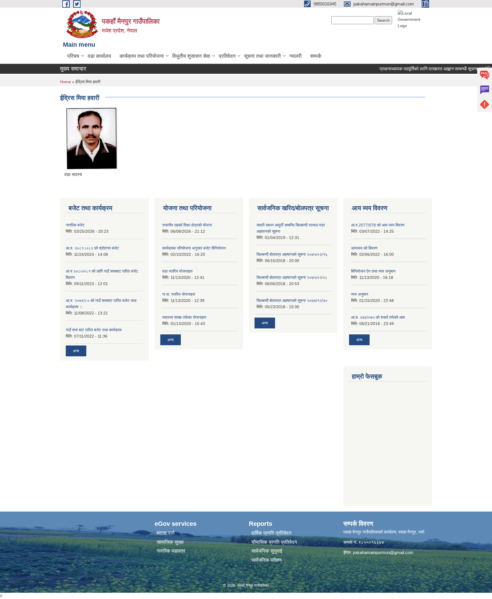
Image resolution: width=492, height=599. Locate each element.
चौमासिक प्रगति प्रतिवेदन (274, 542)
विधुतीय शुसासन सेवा (191, 56)
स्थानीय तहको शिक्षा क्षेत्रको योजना (187, 225)
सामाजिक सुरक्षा (170, 542)
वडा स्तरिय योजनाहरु (177, 271)
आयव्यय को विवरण (364, 248)
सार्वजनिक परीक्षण (266, 560)
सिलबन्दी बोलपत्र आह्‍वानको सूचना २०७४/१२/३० (292, 300)
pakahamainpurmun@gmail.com (383, 552)
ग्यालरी (295, 56)
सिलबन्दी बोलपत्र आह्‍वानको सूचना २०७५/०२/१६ (292, 254)
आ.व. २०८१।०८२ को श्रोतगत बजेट (92, 248)
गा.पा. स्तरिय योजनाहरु (178, 294)
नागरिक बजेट (75, 225)
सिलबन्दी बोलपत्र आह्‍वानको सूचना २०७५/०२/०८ (292, 277)
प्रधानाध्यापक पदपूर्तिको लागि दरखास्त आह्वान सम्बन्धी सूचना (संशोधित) (429, 68)
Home (65, 81)
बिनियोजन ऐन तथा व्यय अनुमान (373, 271)
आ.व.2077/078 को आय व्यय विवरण (378, 225)
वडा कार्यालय (99, 56)
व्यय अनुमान (359, 294)
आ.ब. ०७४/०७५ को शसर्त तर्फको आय (378, 317)
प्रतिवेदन (227, 56)
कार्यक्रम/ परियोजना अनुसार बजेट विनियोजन (194, 248)
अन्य (76, 351)
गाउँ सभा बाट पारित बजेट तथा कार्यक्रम (94, 330)
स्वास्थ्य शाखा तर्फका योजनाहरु (184, 317)
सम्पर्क (315, 56)
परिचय (73, 56)
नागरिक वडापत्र (171, 551)
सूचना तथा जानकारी (262, 56)
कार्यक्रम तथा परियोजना (142, 56)
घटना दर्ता (166, 533)
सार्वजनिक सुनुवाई (266, 551)
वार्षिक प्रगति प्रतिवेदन (271, 533)
